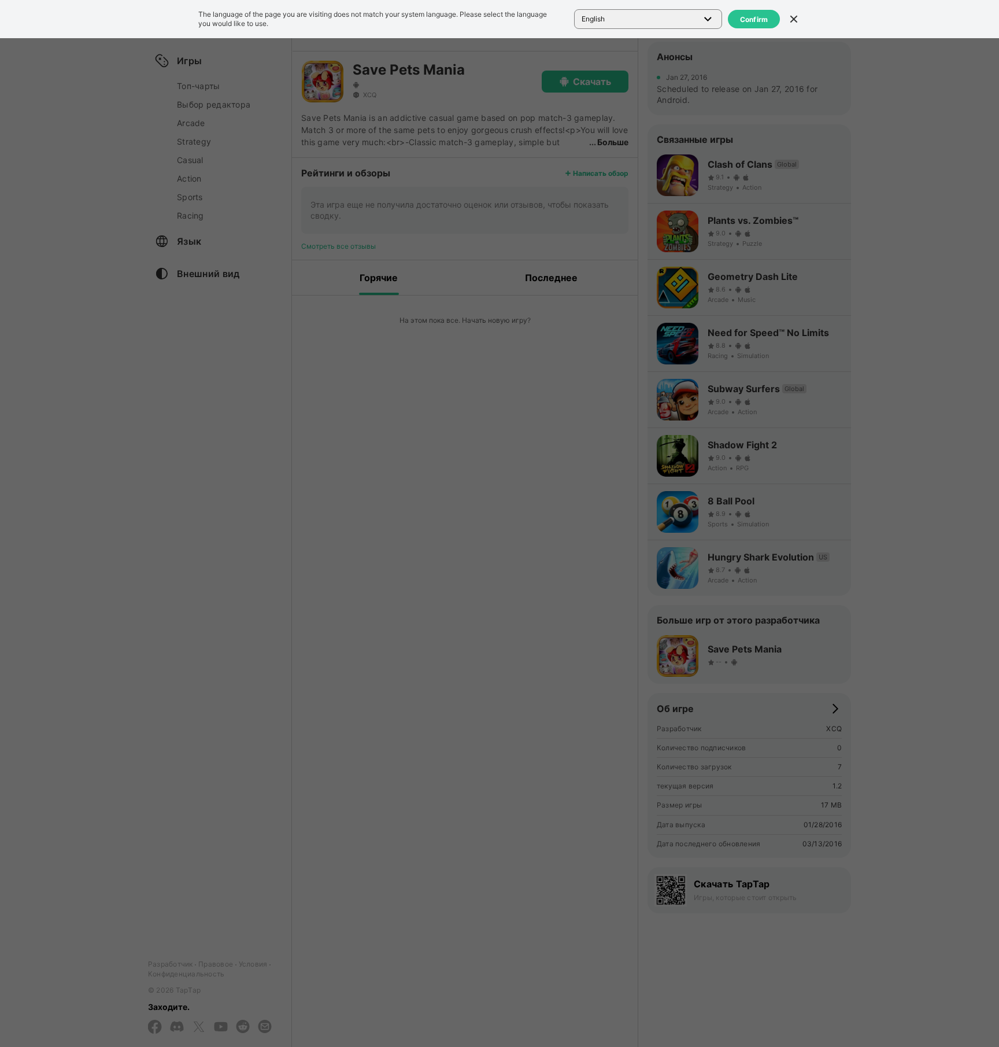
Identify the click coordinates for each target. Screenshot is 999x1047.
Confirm (754, 19)
